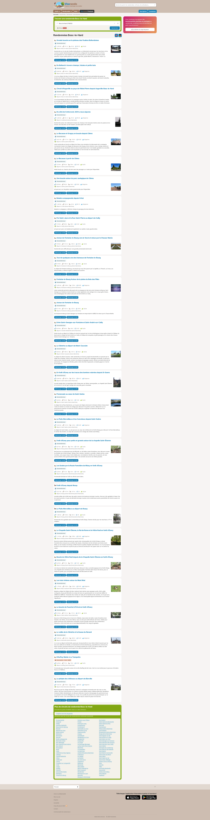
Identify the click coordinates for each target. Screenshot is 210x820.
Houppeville (81, 739)
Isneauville (81, 741)
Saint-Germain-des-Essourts (107, 742)
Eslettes (58, 768)
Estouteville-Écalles (61, 772)
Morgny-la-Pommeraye (84, 777)
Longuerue (81, 761)
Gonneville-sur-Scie (83, 729)
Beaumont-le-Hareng (62, 727)
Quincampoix (102, 730)
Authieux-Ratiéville (61, 725)
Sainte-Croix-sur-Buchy (105, 761)
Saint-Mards (102, 751)
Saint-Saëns (102, 756)
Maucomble (81, 766)
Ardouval (58, 722)
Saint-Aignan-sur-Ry (104, 735)
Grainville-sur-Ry (82, 730)
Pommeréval (102, 727)
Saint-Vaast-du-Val (104, 758)
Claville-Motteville (61, 756)
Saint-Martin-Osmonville (106, 753)
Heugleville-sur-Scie (83, 737)
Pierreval (101, 725)
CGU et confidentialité (60, 794)
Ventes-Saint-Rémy (104, 772)
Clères (58, 758)
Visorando (55, 14)
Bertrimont (59, 735)
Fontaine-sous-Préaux (83, 720)
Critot (57, 765)
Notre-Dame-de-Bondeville (106, 722)
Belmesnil (59, 734)
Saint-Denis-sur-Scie (104, 739)
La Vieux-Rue (81, 751)
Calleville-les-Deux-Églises (63, 753)
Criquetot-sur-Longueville (63, 763)
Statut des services (99, 816)
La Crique (80, 742)
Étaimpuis (59, 773)
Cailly (57, 751)
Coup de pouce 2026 (59, 806)
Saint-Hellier (102, 746)
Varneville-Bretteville (104, 768)
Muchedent (102, 720)
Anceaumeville (60, 720)
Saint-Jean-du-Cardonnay (106, 747)
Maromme (80, 765)
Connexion (152, 11)
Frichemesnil (81, 727)
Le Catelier (80, 756)
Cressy (58, 761)
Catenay (58, 754)
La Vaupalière (81, 749)
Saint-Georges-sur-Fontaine (106, 741)
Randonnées (66, 11)
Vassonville (102, 770)
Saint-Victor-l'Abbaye (104, 760)
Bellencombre (60, 732)
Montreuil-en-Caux (83, 773)
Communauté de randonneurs (62, 812)
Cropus (58, 766)
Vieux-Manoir (102, 773)
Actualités (56, 803)
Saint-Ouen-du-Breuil (105, 754)
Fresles (79, 722)
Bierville (58, 737)
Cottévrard (59, 760)
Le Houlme (80, 758)
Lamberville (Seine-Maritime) (85, 753)
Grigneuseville (82, 732)
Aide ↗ (76, 11)
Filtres (62, 28)
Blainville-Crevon (60, 741)
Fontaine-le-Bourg (61, 775)
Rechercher (115, 28)
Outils (56, 11)
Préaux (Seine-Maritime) (105, 729)
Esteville (58, 770)
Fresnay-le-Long (82, 723)
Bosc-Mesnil (59, 746)
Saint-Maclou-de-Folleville (106, 749)
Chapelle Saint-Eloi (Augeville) (64, 713)
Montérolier (81, 772)
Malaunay (80, 763)
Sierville (101, 765)
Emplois (56, 800)
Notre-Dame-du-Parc (104, 723)
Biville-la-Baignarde (61, 739)
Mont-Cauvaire (82, 770)
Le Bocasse (81, 754)
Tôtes (100, 766)
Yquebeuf (101, 775)
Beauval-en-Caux (60, 730)
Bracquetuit (59, 747)
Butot (57, 749)
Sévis (100, 763)
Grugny (80, 734)
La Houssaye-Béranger (84, 744)
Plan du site (57, 797)
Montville (80, 775)
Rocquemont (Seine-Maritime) (107, 732)
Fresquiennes (81, 725)
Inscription (143, 11)
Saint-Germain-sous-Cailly (106, 744)
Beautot (58, 729)
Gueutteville (81, 735)
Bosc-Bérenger (60, 742)
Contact (56, 809)
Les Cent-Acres (82, 760)
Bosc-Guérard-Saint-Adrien (63, 744)
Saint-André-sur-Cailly (105, 737)
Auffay (58, 723)
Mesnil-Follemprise (83, 768)
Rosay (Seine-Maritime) (105, 734)
